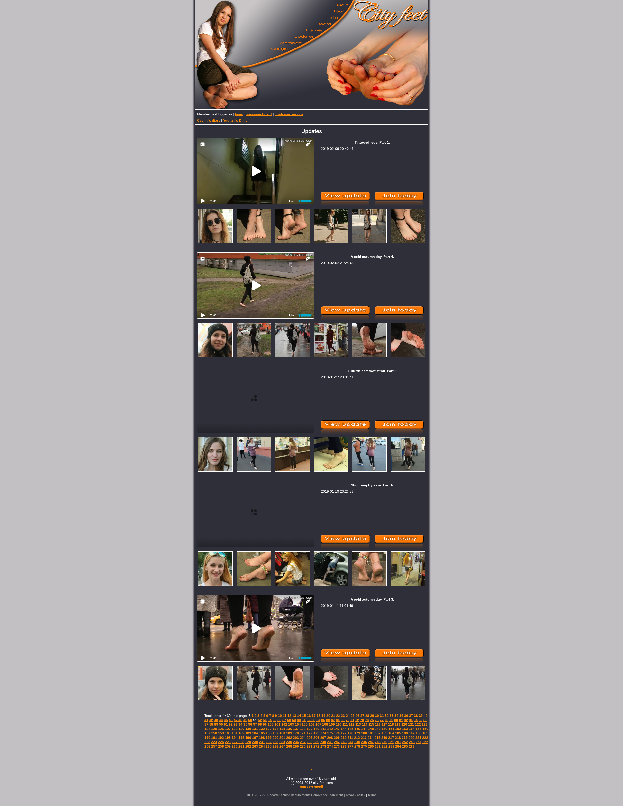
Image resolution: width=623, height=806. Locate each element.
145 (350, 729)
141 (323, 729)
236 (296, 742)
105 (305, 724)
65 (323, 720)
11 (284, 716)
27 (362, 716)
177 (344, 733)
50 (250, 720)
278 (357, 746)
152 (398, 729)
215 (377, 737)
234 (282, 742)
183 (384, 733)
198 (262, 737)
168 (282, 733)
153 (405, 729)
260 (235, 746)
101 (277, 724)
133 (269, 729)
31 (382, 716)
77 (382, 720)
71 (352, 720)
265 (269, 746)
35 (401, 716)
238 (309, 742)
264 (262, 746)
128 (235, 729)
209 (337, 737)
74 (367, 720)
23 (343, 716)
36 (406, 716)
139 (309, 729)
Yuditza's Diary (235, 120)
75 (372, 720)
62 (309, 720)
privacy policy (355, 795)
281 (378, 746)
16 (309, 716)
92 (231, 724)
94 (240, 724)
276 (344, 746)
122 (418, 724)
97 (255, 724)
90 (221, 724)
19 (323, 716)
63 (313, 720)
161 (235, 733)
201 (282, 737)
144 (344, 729)
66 (328, 720)
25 (353, 716)
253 (412, 742)
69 (343, 720)
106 (311, 724)
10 (280, 716)
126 (221, 729)
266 (275, 746)
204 (303, 737)
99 (265, 724)
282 (384, 746)
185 (398, 733)
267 (282, 746)
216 (384, 737)
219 (405, 737)
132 (262, 729)
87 (206, 724)
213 (364, 737)
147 (364, 729)
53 (265, 720)
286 (412, 746)
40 (426, 716)
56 (279, 720)
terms (372, 795)
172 (309, 733)
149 (378, 729)
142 (330, 729)
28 (367, 716)
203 (296, 737)
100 (271, 724)
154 (412, 729)
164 (255, 733)
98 (260, 724)
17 (314, 716)
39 (421, 716)
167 (275, 733)
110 (338, 724)
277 (350, 746)
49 (245, 720)
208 (330, 737)
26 (357, 716)
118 (391, 724)
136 (289, 729)
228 (241, 742)
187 (412, 733)
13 (294, 716)
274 (330, 746)
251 (398, 742)
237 (303, 742)
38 (416, 716)
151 (391, 729)
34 (396, 716)
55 (274, 720)
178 (350, 733)
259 (228, 746)
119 (397, 724)
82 (406, 720)
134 (275, 729)
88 (211, 724)
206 (316, 737)
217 (391, 737)
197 (255, 737)
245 (357, 742)
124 (207, 729)
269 (296, 746)
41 (206, 720)
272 (316, 746)
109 (332, 724)
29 (372, 716)
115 (371, 724)
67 (333, 720)
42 (211, 720)
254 (418, 742)
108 (325, 724)
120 (404, 724)
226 (228, 742)
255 (425, 742)
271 (309, 746)
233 (275, 742)
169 (289, 733)
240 (323, 742)
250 (391, 742)
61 (304, 720)
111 (345, 724)
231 (262, 742)
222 (425, 737)
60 (299, 720)
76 (377, 720)
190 (207, 737)
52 (260, 720)
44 (221, 720)
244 (350, 742)
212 (357, 737)
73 (362, 720)
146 (357, 729)
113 (358, 724)
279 (364, 746)
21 (333, 716)
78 (386, 720)
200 (275, 737)
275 (337, 746)
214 (371, 737)
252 (405, 742)
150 (384, 729)
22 (338, 716)
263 (255, 746)
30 (377, 716)
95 (245, 724)
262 (248, 746)
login (239, 114)
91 (226, 724)
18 (319, 716)
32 (387, 716)
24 (348, 716)
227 (235, 742)
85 (420, 720)
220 (411, 737)
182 (378, 733)
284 (398, 746)
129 (241, 729)
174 (323, 733)
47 (236, 720)
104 (298, 724)
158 (214, 733)
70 (347, 720)
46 (231, 720)
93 (236, 724)
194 (235, 737)
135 (282, 729)
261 (241, 746)
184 (391, 733)
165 (262, 733)
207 (323, 737)
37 (411, 716)
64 (318, 720)
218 (398, 737)
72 (357, 720)
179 (357, 733)
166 (269, 733)
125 (214, 729)
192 (221, 737)
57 (284, 720)
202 (289, 737)
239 (316, 742)
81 (401, 720)
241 (330, 742)
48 (240, 720)
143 (337, 729)
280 (371, 746)
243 (344, 742)
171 (303, 733)
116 (378, 724)
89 (216, 724)
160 (228, 733)
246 (364, 742)
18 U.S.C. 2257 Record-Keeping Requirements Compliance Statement (295, 795)
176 (337, 733)
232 (269, 742)
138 (303, 729)
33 (392, 716)
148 (371, 729)
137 (296, 729)
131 (255, 729)
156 (425, 729)
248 (378, 742)
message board (259, 114)
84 (416, 720)
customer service (289, 114)
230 (255, 742)
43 (216, 720)
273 (323, 746)
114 (364, 724)
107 (318, 724)
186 (405, 733)
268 (289, 746)
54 (270, 720)
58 (289, 720)
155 (418, 729)
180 (364, 733)
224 (214, 742)
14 (299, 716)
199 (269, 737)
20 (328, 716)
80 (396, 720)
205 (309, 737)
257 (214, 746)
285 (405, 746)
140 (316, 729)
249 (384, 742)
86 (425, 720)
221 (418, 737)
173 (316, 733)
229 (248, 742)
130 (248, 729)
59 (294, 720)
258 (221, 746)
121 (411, 724)
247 (371, 742)
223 (207, 742)
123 (425, 724)
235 (289, 742)
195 (241, 737)
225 (221, 742)
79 (391, 720)
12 (289, 716)
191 (214, 737)
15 (304, 716)
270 (303, 746)
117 (384, 724)
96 (250, 724)
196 (248, 737)
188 (418, 733)
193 (228, 737)
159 (221, 733)
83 (411, 720)
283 (391, 746)
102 (284, 724)
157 (207, 733)
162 (241, 733)
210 (344, 737)
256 (207, 746)
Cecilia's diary (208, 120)
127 (228, 729)
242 (337, 742)
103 (291, 724)
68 (338, 720)
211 (350, 737)
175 (330, 733)
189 (425, 733)
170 (296, 733)
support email (311, 786)
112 (351, 724)
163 (248, 733)
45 (226, 720)
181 (371, 733)
